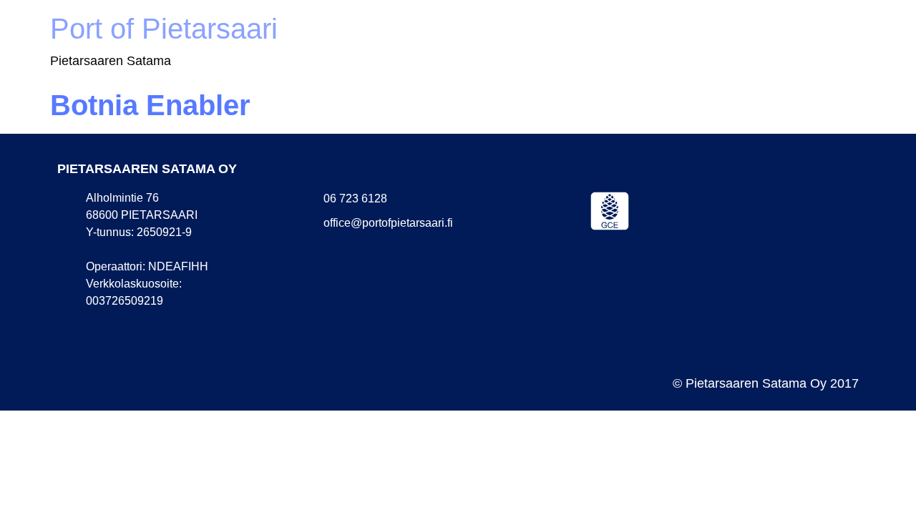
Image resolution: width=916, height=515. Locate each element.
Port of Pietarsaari (164, 28)
